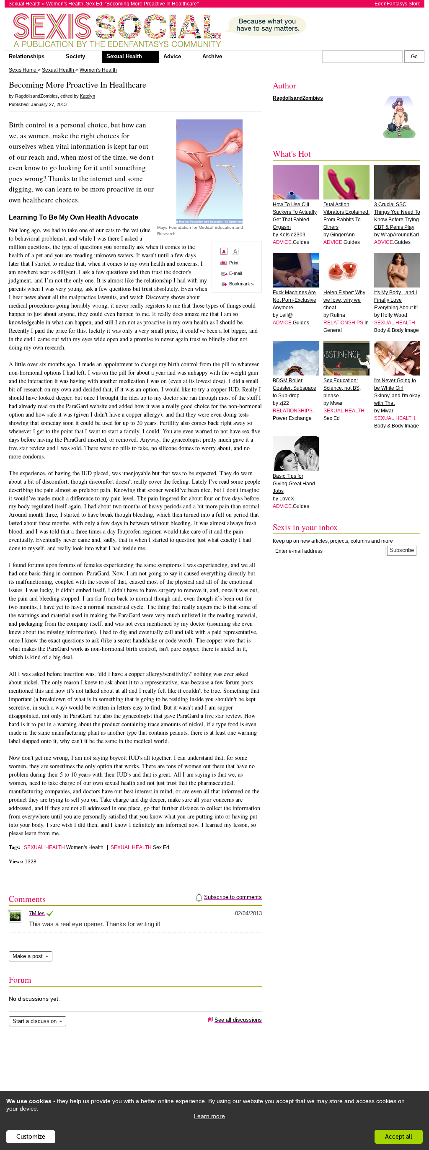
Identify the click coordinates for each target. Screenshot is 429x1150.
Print (233, 262)
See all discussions (238, 1020)
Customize (30, 1137)
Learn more (209, 1116)
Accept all (398, 1137)
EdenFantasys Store (398, 4)
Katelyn (87, 95)
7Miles (37, 913)
